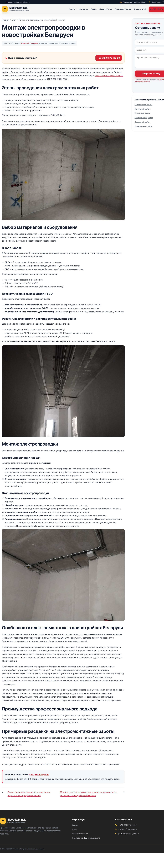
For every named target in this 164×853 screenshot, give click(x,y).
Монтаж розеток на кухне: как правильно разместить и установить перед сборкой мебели (88, 794)
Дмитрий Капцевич (29, 43)
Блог (14, 20)
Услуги (72, 9)
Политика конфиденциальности (86, 838)
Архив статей (140, 9)
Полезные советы (123, 9)
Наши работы (105, 9)
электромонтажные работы (109, 75)
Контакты (83, 9)
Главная (5, 20)
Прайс (93, 9)
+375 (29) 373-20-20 (108, 58)
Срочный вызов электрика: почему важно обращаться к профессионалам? (29, 794)
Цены (74, 829)
